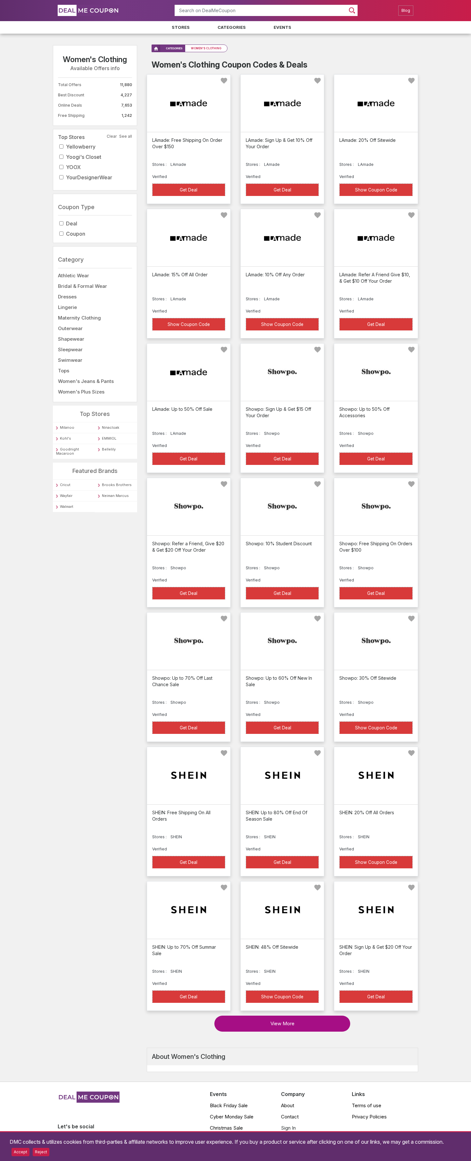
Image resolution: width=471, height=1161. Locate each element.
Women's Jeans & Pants (86, 381)
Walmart (66, 506)
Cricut (65, 485)
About (287, 1105)
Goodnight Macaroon (67, 451)
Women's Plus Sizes (81, 392)
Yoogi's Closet (83, 157)
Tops (63, 371)
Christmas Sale (226, 1128)
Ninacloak (110, 428)
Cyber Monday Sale (231, 1117)
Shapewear (71, 339)
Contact (290, 1117)
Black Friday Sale (229, 1105)
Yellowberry (80, 146)
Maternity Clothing (79, 318)
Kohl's (65, 438)
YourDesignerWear (89, 177)
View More (282, 1023)
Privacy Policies (369, 1117)
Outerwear (70, 328)
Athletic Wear (73, 275)
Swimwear (70, 360)
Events (282, 27)
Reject (41, 1151)
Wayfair (66, 495)
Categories (232, 27)
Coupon (75, 234)
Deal (71, 224)
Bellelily (109, 449)
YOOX (73, 167)
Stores (181, 27)
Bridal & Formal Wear (82, 286)
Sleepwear (70, 349)
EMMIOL (109, 438)
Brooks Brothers (117, 485)
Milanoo (67, 428)
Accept (20, 1151)
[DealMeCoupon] (89, 1101)
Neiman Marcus (115, 495)
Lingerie (67, 307)
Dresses (67, 297)
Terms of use (366, 1105)
